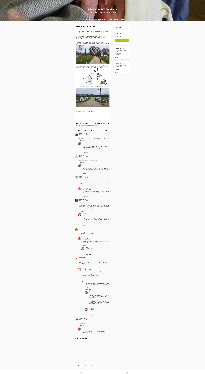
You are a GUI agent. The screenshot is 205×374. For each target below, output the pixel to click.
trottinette (96, 125)
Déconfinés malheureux (119, 51)
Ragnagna (80, 29)
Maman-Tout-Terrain (83, 133)
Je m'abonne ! (121, 40)
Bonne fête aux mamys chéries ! (102, 122)
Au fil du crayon (86, 19)
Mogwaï (92, 125)
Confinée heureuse (118, 54)
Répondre (81, 140)
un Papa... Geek (82, 318)
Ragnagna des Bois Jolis (102, 9)
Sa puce (116, 57)
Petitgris (80, 155)
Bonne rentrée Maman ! (119, 56)
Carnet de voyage (107, 19)
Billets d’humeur (119, 19)
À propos (77, 19)
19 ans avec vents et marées (120, 50)
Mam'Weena (81, 199)
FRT (129, 372)
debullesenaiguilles (82, 257)
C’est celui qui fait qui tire (82, 122)
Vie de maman (97, 19)
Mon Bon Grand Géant (119, 53)
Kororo (80, 228)
